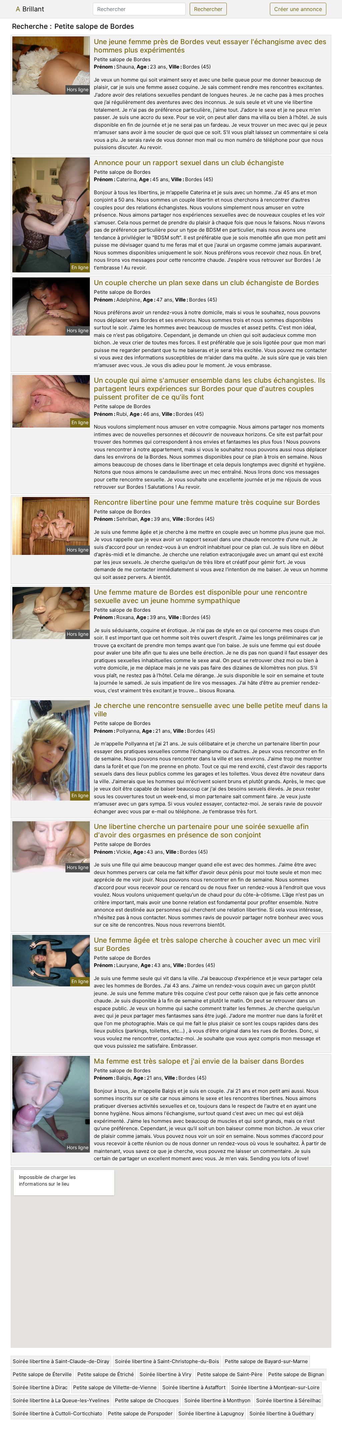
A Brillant (30, 9)
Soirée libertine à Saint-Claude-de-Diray (61, 1361)
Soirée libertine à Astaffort (193, 1387)
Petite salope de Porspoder (140, 1413)
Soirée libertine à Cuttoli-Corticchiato (57, 1413)
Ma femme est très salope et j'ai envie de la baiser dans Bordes (199, 1061)
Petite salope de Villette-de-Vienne (115, 1387)
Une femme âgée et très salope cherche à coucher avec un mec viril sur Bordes (207, 944)
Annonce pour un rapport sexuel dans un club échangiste (189, 162)
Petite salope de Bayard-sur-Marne (266, 1361)
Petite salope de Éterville (42, 1374)
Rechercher (208, 9)
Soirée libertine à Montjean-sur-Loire (275, 1387)
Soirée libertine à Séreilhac (288, 1400)
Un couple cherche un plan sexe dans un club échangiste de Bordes (206, 282)
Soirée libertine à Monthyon (217, 1400)
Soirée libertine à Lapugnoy (211, 1413)
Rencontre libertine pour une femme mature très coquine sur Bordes (207, 502)
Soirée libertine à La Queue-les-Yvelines (61, 1400)
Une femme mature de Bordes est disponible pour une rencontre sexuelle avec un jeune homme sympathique (200, 596)
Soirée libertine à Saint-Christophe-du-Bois (167, 1361)
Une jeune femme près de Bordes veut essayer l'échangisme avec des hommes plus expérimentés (210, 45)
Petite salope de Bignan (296, 1374)
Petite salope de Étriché (105, 1374)
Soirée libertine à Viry (165, 1374)
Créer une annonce (298, 9)
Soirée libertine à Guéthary (281, 1413)
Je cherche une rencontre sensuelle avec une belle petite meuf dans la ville (211, 709)
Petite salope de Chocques (147, 1400)
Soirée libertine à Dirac (40, 1387)
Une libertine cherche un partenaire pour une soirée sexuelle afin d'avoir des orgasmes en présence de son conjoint (201, 830)
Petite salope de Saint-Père (230, 1374)
